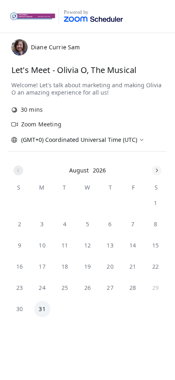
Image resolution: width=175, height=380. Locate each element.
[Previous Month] (18, 170)
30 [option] (19, 309)
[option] (155, 203)
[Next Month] (157, 170)
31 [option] (42, 309)
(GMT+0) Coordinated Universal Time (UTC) (79, 140)
